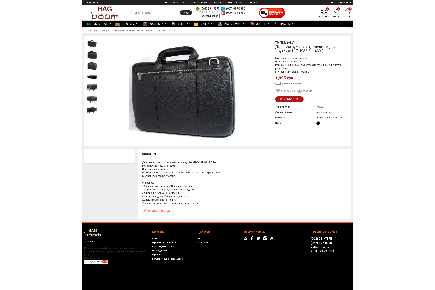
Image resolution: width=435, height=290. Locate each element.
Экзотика (100, 23)
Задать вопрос (210, 16)
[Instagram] (266, 238)
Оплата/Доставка (199, 2)
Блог (199, 238)
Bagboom (91, 3)
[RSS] (246, 238)
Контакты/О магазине (175, 2)
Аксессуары (232, 23)
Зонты (260, 23)
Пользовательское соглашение (241, 2)
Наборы (284, 23)
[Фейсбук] (252, 238)
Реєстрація (345, 2)
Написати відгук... (159, 210)
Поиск (186, 12)
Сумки (204, 23)
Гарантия (217, 2)
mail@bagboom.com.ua (322, 247)
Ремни (180, 23)
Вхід (332, 2)
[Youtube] (272, 238)
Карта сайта (203, 242)
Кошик (155, 238)
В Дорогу (127, 23)
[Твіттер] (259, 238)
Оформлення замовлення (165, 242)
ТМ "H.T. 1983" (284, 42)
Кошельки (156, 23)
